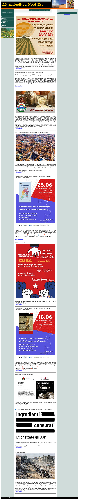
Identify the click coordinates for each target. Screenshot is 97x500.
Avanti (41, 494)
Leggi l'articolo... (19, 68)
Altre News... (67, 14)
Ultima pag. (51, 494)
